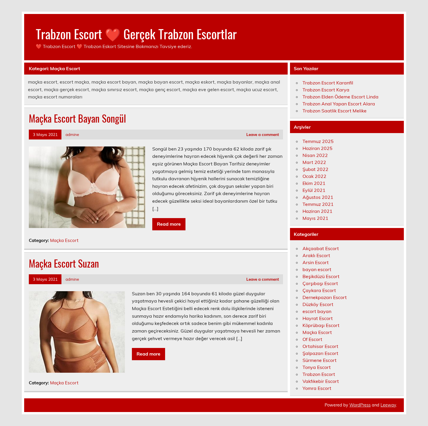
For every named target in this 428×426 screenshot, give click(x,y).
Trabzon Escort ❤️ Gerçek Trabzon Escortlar (136, 33)
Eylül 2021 (314, 190)
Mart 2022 (314, 162)
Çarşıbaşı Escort (320, 283)
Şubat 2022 (315, 169)
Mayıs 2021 (315, 218)
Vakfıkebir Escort (321, 381)
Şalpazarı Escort (320, 353)
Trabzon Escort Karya (326, 90)
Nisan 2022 (315, 155)
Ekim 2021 (314, 183)
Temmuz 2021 (318, 204)
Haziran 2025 (318, 148)
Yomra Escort (317, 388)
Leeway (388, 405)
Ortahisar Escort (320, 346)
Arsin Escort (316, 262)
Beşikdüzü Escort (321, 276)
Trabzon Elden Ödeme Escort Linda (341, 97)
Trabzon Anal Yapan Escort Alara (339, 104)
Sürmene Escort (320, 360)
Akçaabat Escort (321, 248)
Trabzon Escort (319, 374)
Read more (169, 224)
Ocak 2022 (314, 176)
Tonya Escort (317, 367)
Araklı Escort (316, 255)
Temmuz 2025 (318, 141)
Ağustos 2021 (318, 197)
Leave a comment (262, 134)
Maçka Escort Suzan (64, 263)
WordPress (360, 405)
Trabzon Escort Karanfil (328, 83)
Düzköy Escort (318, 304)
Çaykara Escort (319, 290)
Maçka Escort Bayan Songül (77, 118)
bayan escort (317, 269)
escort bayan (317, 311)
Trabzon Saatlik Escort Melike (335, 111)
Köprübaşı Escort (321, 325)
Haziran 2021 (318, 211)
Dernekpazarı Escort (325, 297)
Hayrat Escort (318, 318)
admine (72, 134)
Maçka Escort (64, 240)
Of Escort (312, 339)
